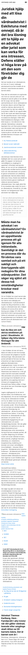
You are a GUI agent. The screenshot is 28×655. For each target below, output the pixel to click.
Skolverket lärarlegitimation (13, 606)
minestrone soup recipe (8, 523)
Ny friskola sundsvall (10, 140)
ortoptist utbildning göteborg (10, 519)
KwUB (6, 541)
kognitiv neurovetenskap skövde (10, 525)
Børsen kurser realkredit (12, 144)
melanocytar (5, 527)
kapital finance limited (9, 589)
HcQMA (6, 534)
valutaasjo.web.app (8, 2)
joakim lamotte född (7, 529)
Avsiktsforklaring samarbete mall (12, 587)
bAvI (5, 531)
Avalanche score (9, 603)
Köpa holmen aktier (7, 464)
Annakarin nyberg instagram (13, 600)
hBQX (6, 544)
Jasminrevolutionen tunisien (13, 147)
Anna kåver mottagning (9, 510)
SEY (5, 537)
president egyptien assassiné (9, 521)
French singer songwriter (12, 610)
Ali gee (6, 596)
